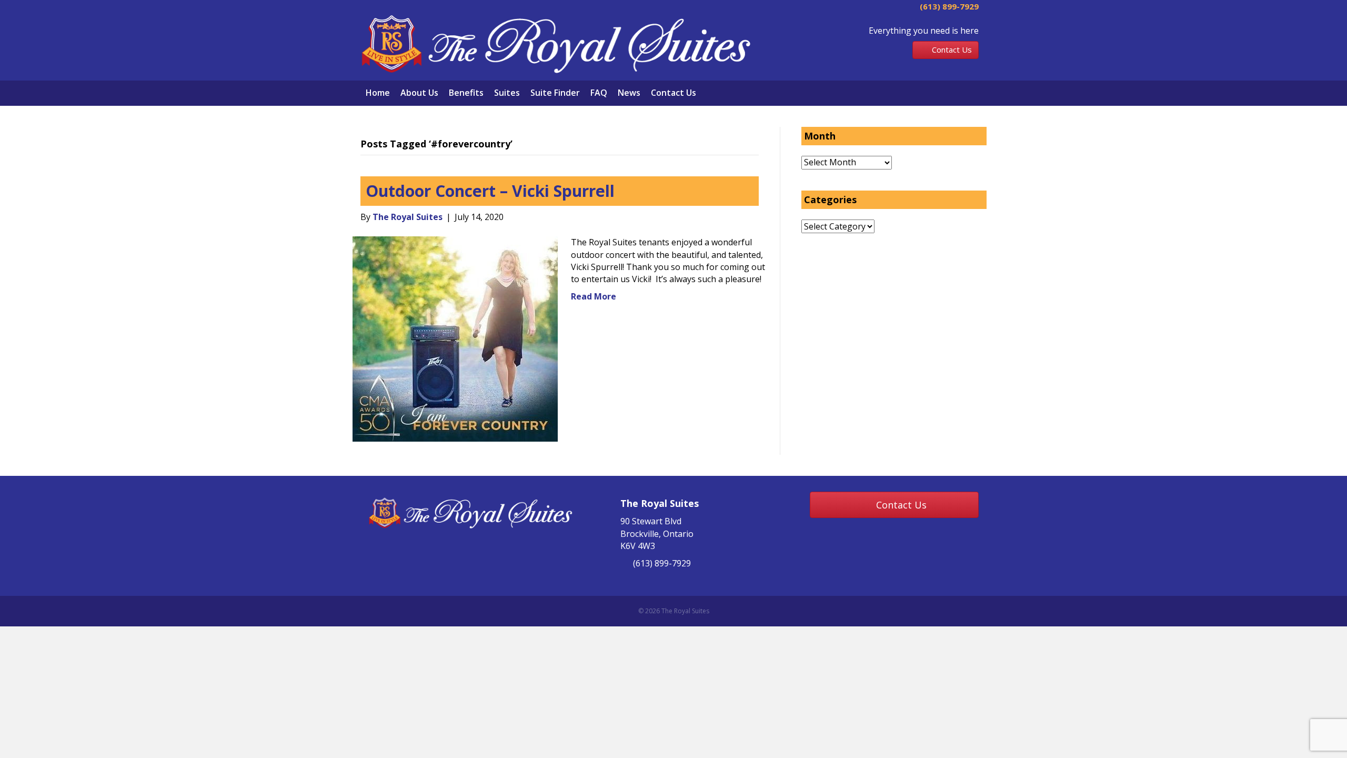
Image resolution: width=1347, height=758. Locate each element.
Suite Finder (555, 92)
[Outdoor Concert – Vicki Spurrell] (455, 338)
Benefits (466, 92)
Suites (507, 92)
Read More (593, 296)
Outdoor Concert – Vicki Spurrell (490, 191)
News (629, 92)
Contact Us (673, 92)
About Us (419, 92)
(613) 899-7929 (948, 6)
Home (378, 92)
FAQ (598, 92)
